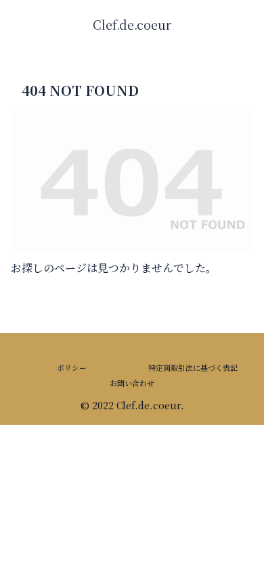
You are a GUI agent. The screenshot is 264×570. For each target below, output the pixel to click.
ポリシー (72, 367)
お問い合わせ (132, 383)
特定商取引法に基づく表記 (193, 367)
